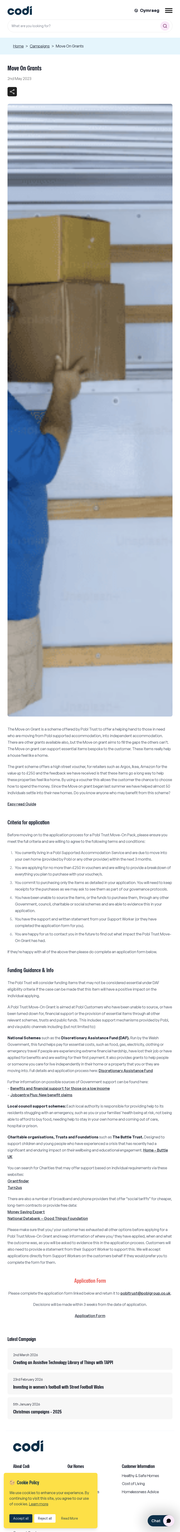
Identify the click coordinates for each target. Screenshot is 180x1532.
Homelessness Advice (140, 1491)
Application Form (90, 1315)
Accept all (21, 1518)
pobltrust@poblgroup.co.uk (145, 1293)
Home (18, 46)
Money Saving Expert (26, 1212)
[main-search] (165, 26)
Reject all (45, 1518)
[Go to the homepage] (20, 10)
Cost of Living (133, 1483)
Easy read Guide (22, 804)
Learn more (38, 1504)
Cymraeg (149, 10)
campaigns (40, 46)
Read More (69, 1518)
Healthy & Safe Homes (140, 1475)
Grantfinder (18, 1181)
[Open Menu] (168, 10)
